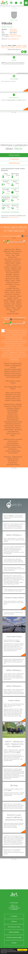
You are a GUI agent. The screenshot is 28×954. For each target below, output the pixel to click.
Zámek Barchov (13, 461)
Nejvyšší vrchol (13, 352)
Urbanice (9, 310)
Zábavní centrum (21, 356)
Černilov (8, 253)
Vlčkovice (16, 310)
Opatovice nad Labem (12, 279)
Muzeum (12, 356)
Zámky (13, 345)
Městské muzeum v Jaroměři (13, 439)
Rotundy (18, 348)
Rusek (6, 296)
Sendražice (12, 296)
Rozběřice (16, 294)
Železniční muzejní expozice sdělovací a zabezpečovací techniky (13, 365)
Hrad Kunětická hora (12, 445)
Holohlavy (8, 261)
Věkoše (6, 23)
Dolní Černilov (8, 259)
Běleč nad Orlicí (10, 249)
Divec (17, 255)
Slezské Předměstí (9, 300)
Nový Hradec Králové (12, 277)
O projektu (14, 916)
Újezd (19, 308)
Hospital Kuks (12, 463)
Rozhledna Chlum (12, 416)
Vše (3, 330)
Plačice (13, 280)
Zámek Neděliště (12, 410)
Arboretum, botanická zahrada (10, 341)
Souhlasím (22, 949)
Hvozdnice (15, 265)
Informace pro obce (14, 927)
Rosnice (18, 292)
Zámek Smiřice (12, 414)
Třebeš (7, 308)
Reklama (14, 921)
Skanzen (23, 334)
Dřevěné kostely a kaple (7, 348)
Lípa (19, 267)
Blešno (18, 249)
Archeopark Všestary (13, 408)
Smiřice (19, 300)
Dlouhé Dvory (12, 257)
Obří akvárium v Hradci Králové (13, 382)
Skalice (19, 296)
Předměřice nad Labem (12, 290)
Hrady (7, 345)
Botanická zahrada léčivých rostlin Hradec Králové (13, 376)
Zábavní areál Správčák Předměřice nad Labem (13, 394)
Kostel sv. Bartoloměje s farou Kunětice (13, 452)
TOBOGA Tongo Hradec (12, 397)
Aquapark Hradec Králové (13, 369)
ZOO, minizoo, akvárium (12, 330)
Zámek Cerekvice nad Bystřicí (13, 434)
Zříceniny (20, 345)
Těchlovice (18, 306)
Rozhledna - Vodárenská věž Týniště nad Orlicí (13, 458)
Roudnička (8, 294)
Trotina (13, 308)
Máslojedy (16, 271)
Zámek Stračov (13, 441)
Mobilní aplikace (14, 932)
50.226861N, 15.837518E (15, 36)
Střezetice (7, 304)
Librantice (14, 267)
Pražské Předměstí (12, 288)
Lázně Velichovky (13, 431)
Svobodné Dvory (9, 306)
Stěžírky (18, 302)
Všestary (12, 312)
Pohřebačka (9, 284)
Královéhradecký (13, 31)
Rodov (13, 292)
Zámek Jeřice (12, 449)
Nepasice (16, 275)
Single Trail (5, 356)
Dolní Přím (17, 259)
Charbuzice (15, 253)
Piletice (7, 280)
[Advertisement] (14, 128)
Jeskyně (25, 348)
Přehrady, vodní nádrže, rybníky (14, 338)
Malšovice (12, 47)
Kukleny (24, 45)
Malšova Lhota (5, 47)
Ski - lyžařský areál (14, 334)
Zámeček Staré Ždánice (12, 428)
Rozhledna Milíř (13, 412)
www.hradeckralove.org (13, 39)
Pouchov (17, 284)
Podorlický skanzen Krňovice (13, 422)
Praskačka (12, 286)
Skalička (9, 298)
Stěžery (12, 302)
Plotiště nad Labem (12, 282)
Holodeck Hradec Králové (12, 373)
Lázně (5, 352)
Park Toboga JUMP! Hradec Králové (13, 388)
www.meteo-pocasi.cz (13, 217)
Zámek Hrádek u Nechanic (12, 426)
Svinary (18, 304)
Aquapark (23, 330)
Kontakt (14, 943)
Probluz (6, 292)
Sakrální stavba (14, 359)
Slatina (15, 298)
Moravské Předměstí (21, 47)
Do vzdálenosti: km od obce (11, 236)
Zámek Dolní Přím (12, 418)
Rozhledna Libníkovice (13, 424)
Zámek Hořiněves (12, 420)
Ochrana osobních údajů (14, 937)
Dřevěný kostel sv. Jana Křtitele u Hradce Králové (13, 399)
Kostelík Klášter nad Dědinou (13, 430)
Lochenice (7, 269)
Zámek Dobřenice (12, 443)
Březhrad (19, 45)
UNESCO (4, 334)
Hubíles (8, 265)
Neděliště (9, 275)
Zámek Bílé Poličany (12, 465)
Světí (13, 304)
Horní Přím (16, 261)
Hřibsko (18, 263)
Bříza (12, 251)
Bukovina (18, 251)
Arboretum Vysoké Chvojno (12, 447)
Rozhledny (23, 341)
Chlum (8, 255)
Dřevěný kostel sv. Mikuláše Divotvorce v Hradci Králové (13, 405)
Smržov (6, 302)
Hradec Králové (13, 29)
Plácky (18, 280)
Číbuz (13, 255)
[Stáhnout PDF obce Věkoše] (22, 51)
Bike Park (22, 352)
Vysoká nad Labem (13, 314)
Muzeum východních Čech (12, 371)
